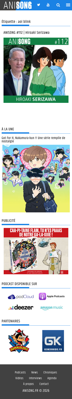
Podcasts (20, 372)
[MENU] (68, 5)
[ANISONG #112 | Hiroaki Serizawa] (36, 70)
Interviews (35, 378)
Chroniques (50, 372)
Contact (44, 384)
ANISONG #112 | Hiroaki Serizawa (27, 33)
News (34, 372)
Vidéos (19, 378)
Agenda (51, 378)
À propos (28, 384)
